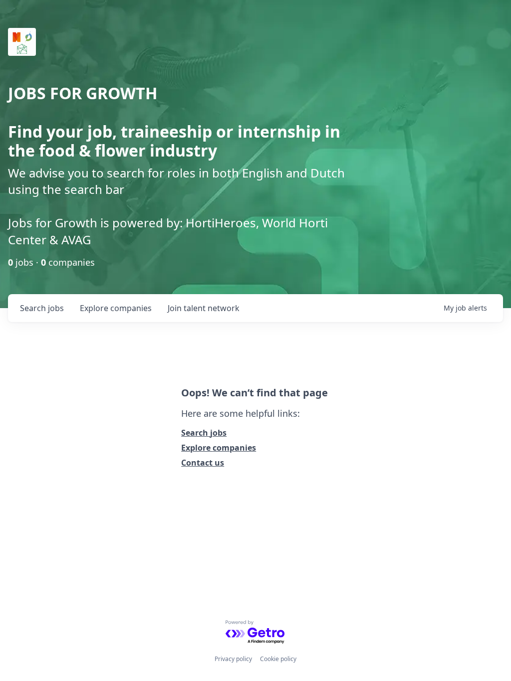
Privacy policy (233, 659)
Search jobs (204, 432)
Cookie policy (278, 659)
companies (116, 308)
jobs (42, 308)
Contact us (202, 462)
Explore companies (218, 447)
